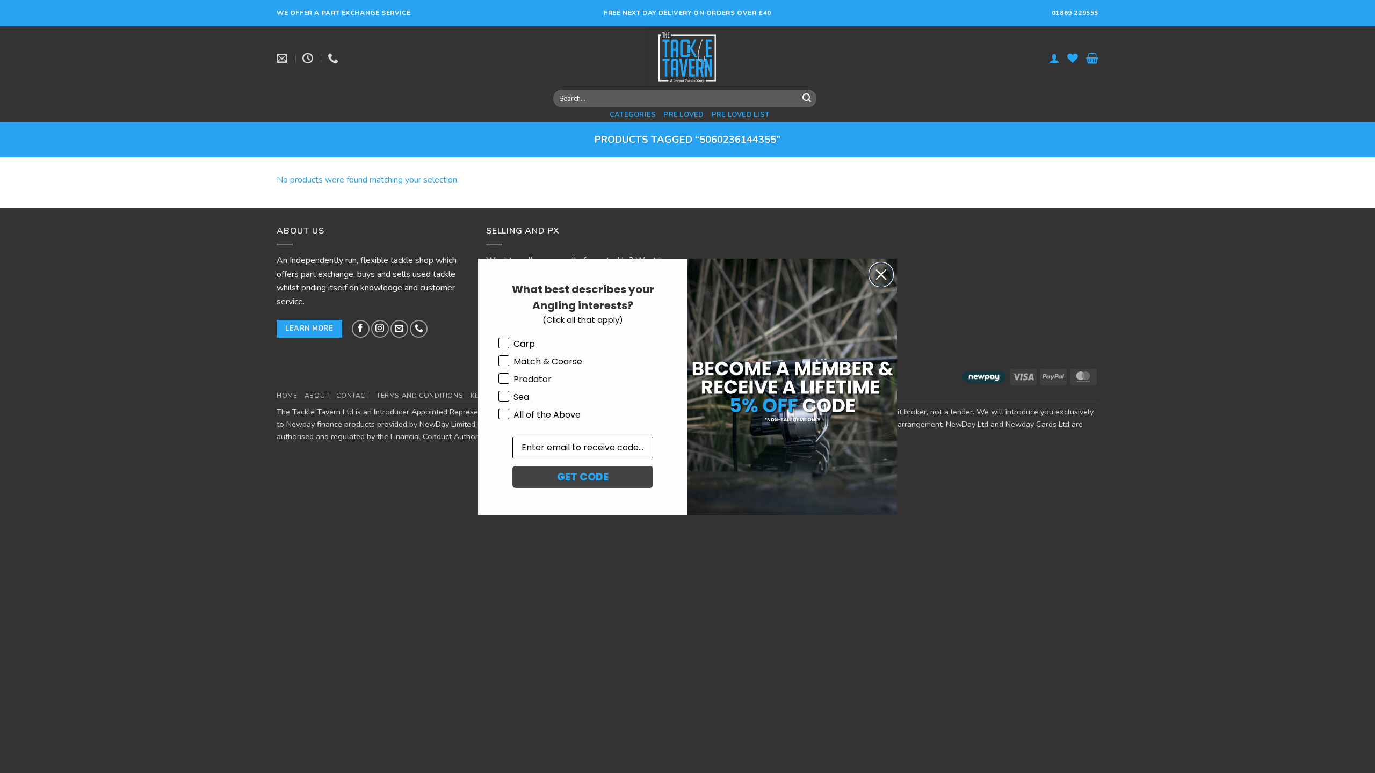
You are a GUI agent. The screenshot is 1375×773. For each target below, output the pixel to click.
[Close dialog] (881, 274)
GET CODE (583, 477)
